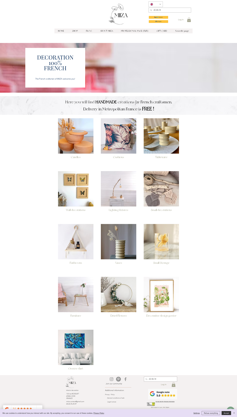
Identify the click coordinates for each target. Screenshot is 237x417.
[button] (189, 19)
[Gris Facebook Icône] (125, 379)
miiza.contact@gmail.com (75, 401)
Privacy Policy (98, 413)
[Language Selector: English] (155, 4)
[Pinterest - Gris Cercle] (118, 379)
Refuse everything (211, 413)
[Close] (234, 413)
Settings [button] (196, 413)
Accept (226, 413)
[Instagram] (111, 379)
